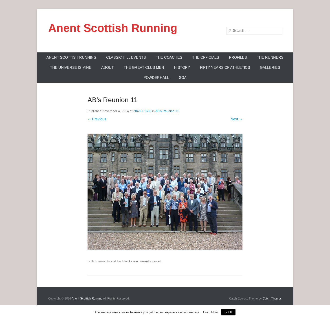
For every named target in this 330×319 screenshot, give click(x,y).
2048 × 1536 (142, 111)
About (107, 67)
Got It (228, 312)
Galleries (270, 67)
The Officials (205, 57)
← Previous (97, 119)
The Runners (270, 57)
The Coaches (169, 57)
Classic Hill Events (126, 57)
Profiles (238, 57)
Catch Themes (272, 298)
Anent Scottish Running (112, 28)
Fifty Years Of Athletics (225, 67)
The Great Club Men (144, 67)
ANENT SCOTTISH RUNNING (71, 57)
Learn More (210, 312)
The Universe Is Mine (70, 67)
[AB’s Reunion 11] (165, 192)
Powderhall (156, 78)
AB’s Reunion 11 (167, 111)
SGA (183, 78)
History (182, 67)
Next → (236, 119)
